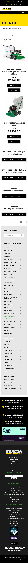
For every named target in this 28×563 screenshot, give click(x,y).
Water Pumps (8, 382)
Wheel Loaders (8, 385)
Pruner (6, 330)
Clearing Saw (8, 259)
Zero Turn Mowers (10, 388)
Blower (6, 248)
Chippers (7, 256)
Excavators (8, 274)
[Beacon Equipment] (11, 8)
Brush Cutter (8, 251)
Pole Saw (7, 324)
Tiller (6, 356)
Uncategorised (9, 368)
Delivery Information (14, 466)
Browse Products (14, 457)
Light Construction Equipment (10, 298)
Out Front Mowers (10, 313)
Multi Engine (8, 310)
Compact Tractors (10, 262)
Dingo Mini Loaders (10, 265)
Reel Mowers (8, 333)
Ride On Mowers (9, 336)
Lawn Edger (8, 294)
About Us (14, 461)
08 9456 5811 (18, 1)
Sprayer (6, 345)
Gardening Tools (9, 280)
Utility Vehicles (9, 374)
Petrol (8, 318)
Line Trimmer (8, 304)
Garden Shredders (10, 277)
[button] (23, 12)
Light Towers (8, 301)
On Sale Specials (14, 459)
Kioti (5, 288)
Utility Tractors (9, 371)
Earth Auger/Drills (10, 271)
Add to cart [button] (14, 90)
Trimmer (6, 362)
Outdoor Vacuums (12, 28)
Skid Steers (7, 342)
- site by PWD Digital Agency (16, 559)
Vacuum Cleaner (9, 377)
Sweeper (6, 347)
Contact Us (14, 463)
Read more (20, 159)
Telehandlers (8, 353)
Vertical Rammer (9, 379)
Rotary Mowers (9, 339)
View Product (14, 85)
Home (4, 28)
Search (22, 235)
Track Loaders (8, 359)
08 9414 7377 (18, 4)
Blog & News (14, 470)
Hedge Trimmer (8, 286)
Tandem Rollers (9, 350)
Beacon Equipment (13, 557)
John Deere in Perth (14, 468)
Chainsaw (7, 253)
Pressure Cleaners (10, 327)
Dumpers (7, 268)
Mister (6, 307)
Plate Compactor (9, 321)
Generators (8, 283)
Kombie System (8, 291)
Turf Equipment (9, 365)
